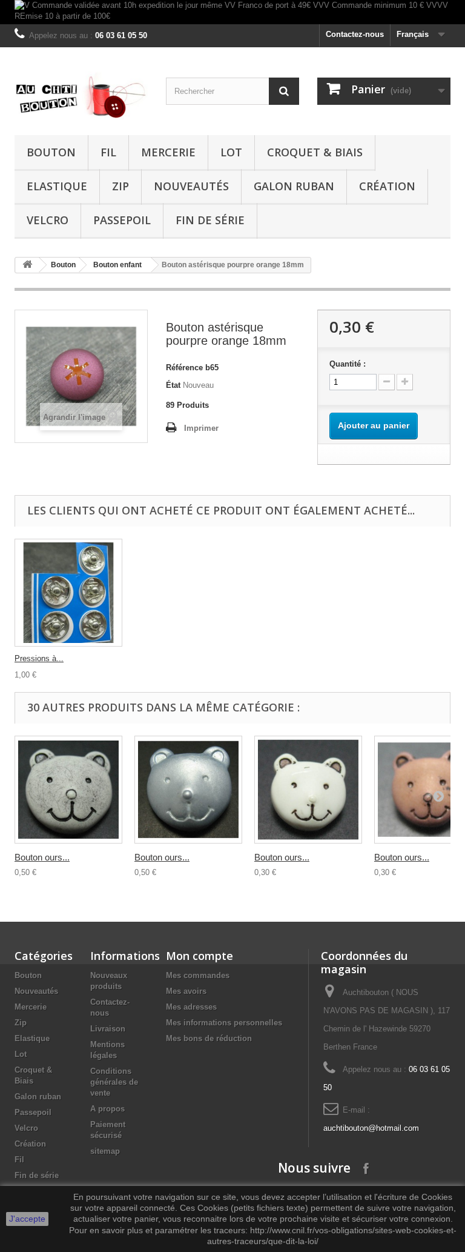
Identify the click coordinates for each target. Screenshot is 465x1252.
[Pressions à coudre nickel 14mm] (68, 593)
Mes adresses (191, 1006)
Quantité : (347, 363)
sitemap (105, 1151)
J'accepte (27, 1219)
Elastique (57, 186)
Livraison (107, 1028)
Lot (231, 152)
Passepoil (122, 220)
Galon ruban (294, 186)
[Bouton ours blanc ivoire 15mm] (308, 790)
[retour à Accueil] (27, 265)
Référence (184, 367)
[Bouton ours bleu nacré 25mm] (188, 790)
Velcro (47, 220)
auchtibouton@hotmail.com (371, 1128)
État (173, 385)
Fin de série (210, 220)
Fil (108, 152)
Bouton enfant (117, 265)
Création (387, 186)
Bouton (51, 152)
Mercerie (168, 152)
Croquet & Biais (315, 152)
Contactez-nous (355, 34)
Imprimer (201, 428)
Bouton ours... (42, 857)
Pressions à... (39, 658)
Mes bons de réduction (209, 1038)
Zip (120, 186)
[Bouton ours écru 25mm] (68, 790)
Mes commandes (197, 975)
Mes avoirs (186, 991)
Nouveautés (191, 186)
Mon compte (199, 955)
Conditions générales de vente (114, 1082)
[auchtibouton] (81, 96)
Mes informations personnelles (224, 1022)
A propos (107, 1108)
